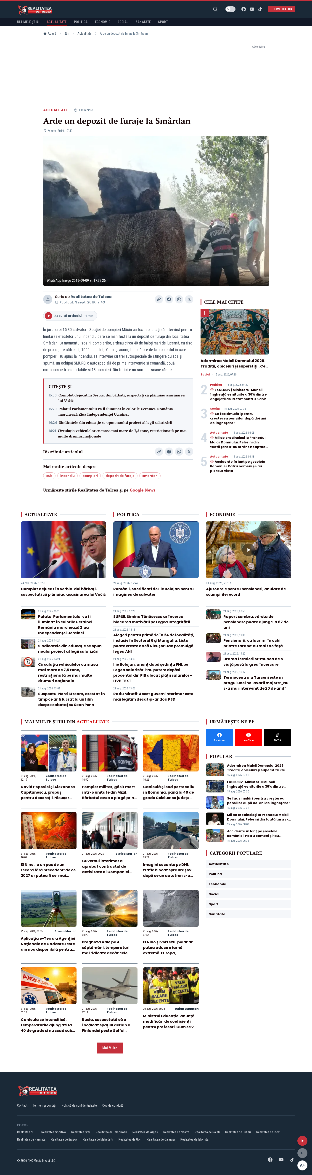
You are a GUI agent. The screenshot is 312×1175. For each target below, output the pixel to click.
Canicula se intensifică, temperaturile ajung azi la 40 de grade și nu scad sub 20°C (46, 1028)
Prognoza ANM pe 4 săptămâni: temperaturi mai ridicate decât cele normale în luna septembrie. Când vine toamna (109, 953)
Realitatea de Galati (207, 1132)
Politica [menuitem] (81, 22)
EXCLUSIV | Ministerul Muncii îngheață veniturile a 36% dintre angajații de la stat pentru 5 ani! (238, 394)
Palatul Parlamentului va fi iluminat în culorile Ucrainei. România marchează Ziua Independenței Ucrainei (115, 411)
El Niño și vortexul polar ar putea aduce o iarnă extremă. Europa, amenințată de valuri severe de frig (170, 953)
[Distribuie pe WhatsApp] (179, 299)
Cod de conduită (113, 1105)
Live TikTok (283, 9)
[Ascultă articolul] (302, 1141)
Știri (66, 33)
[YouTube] (252, 9)
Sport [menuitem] (163, 22)
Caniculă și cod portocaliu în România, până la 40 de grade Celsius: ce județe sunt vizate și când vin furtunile (168, 797)
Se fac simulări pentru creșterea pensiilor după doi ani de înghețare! (238, 418)
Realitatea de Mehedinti (98, 1139)
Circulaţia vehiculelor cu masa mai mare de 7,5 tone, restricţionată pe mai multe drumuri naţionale (122, 433)
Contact (22, 1105)
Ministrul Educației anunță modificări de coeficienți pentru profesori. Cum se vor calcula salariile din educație (170, 1026)
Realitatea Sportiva (53, 1132)
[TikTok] (260, 9)
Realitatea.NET (26, 1132)
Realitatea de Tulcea (91, 296)
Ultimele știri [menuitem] (28, 22)
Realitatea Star (80, 1132)
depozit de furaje (120, 476)
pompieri (90, 476)
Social (205, 374)
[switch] (230, 9)
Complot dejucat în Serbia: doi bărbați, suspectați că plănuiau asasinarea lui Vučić (121, 398)
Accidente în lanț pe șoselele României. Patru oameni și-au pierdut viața (237, 466)
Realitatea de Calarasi (161, 1139)
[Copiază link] (159, 299)
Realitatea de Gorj (130, 1139)
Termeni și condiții (44, 1105)
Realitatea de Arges (145, 1132)
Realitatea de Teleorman (111, 1132)
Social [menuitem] (122, 22)
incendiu (67, 476)
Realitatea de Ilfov (268, 1132)
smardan (150, 476)
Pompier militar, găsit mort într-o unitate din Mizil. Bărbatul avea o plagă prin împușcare (108, 795)
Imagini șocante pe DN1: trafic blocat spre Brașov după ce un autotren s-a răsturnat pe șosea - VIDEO (169, 873)
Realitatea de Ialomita (194, 1139)
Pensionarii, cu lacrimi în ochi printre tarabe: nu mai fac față (253, 643)
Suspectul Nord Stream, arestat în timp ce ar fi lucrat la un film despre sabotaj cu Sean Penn (71, 699)
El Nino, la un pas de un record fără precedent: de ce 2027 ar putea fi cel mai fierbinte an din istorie (48, 873)
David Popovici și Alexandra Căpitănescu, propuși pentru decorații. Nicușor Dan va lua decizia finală (48, 795)
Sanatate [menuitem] (143, 22)
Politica (216, 385)
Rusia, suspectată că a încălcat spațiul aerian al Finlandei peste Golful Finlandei (107, 1028)
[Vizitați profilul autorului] (47, 299)
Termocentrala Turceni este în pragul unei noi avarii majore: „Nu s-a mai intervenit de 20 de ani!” (255, 683)
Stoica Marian (126, 854)
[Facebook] (243, 9)
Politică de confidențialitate (79, 1105)
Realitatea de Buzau (238, 1132)
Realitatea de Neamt (176, 1132)
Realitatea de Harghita (31, 1139)
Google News (142, 490)
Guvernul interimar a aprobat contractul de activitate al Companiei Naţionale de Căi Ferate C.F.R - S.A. (105, 871)
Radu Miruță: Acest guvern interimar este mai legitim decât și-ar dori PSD (153, 696)
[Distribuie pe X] (189, 299)
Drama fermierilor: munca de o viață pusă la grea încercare (253, 661)
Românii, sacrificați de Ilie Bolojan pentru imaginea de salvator (153, 591)
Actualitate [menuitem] (57, 22)
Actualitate (84, 33)
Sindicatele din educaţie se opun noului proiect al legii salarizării (115, 422)
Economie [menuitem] (102, 22)
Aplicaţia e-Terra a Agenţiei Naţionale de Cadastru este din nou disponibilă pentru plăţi (48, 947)
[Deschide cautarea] (215, 9)
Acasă (52, 33)
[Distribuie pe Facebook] (169, 299)
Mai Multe (109, 1048)
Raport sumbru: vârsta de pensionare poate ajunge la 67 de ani (255, 622)
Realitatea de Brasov (64, 1139)
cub (49, 476)
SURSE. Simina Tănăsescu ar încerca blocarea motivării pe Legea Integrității (151, 619)
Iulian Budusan (187, 1009)
